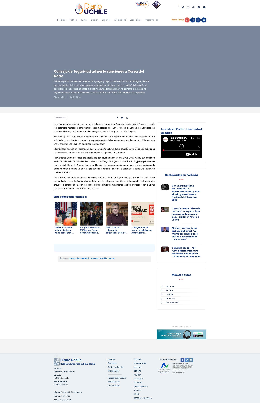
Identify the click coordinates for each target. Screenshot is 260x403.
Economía (138, 383)
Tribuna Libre (113, 371)
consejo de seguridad (79, 258)
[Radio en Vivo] (187, 19)
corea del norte (96, 258)
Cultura (83, 20)
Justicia (137, 390)
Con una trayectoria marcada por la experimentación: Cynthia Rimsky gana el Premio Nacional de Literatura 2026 (186, 192)
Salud (136, 394)
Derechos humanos (143, 398)
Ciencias (137, 371)
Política (73, 20)
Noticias (61, 20)
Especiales (135, 20)
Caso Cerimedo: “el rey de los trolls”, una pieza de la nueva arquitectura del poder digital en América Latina (186, 214)
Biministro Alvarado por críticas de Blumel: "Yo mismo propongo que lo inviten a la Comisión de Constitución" (185, 234)
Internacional (120, 20)
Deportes (106, 20)
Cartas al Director (116, 367)
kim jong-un (109, 258)
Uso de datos (114, 385)
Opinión (94, 20)
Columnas (112, 363)
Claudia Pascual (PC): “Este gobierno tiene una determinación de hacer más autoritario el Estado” (186, 252)
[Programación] (192, 19)
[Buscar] (198, 19)
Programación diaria (117, 378)
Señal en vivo (114, 382)
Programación (151, 20)
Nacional (170, 286)
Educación (138, 379)
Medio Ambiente (141, 386)
